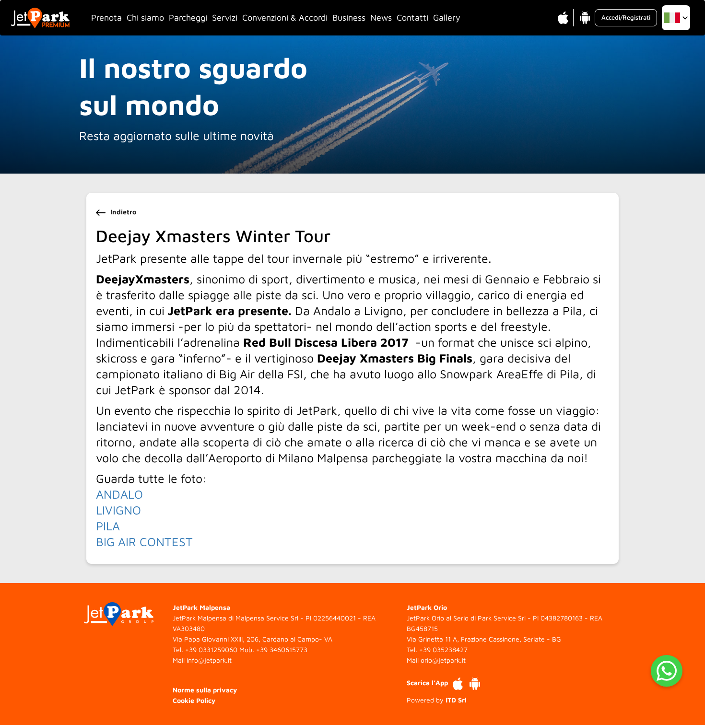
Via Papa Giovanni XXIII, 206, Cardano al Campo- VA (252, 639)
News (381, 17)
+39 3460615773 (281, 649)
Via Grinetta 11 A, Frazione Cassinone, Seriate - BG (484, 639)
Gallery (446, 17)
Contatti (412, 17)
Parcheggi (188, 17)
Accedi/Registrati (625, 17)
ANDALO (119, 494)
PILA (108, 526)
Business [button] (348, 17)
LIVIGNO (118, 510)
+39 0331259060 (211, 649)
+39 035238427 (443, 649)
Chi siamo (145, 17)
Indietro (123, 212)
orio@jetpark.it (443, 660)
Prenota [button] (106, 17)
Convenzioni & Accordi (285, 17)
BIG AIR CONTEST (144, 542)
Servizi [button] (224, 17)
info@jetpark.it (209, 660)
